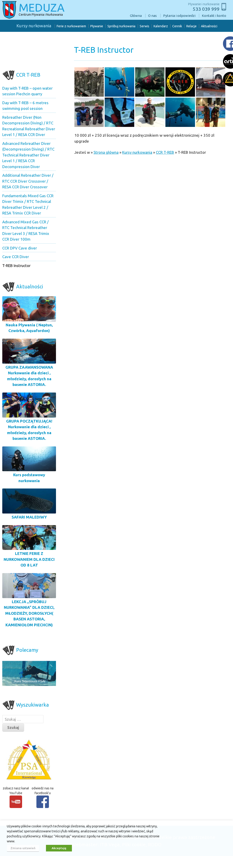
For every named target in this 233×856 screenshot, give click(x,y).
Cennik (177, 26)
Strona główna (106, 152)
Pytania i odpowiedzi (179, 16)
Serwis (144, 26)
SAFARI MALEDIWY (29, 517)
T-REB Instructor (16, 265)
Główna (136, 16)
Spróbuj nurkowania (121, 26)
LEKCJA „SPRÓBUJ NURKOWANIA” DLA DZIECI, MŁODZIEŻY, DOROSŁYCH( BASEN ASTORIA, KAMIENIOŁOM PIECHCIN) (29, 613)
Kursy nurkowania (33, 25)
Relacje (191, 26)
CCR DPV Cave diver (19, 248)
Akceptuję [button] (59, 848)
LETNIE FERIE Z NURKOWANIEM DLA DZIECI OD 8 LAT (29, 559)
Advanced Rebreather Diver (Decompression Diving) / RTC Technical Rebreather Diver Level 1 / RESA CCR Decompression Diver (28, 155)
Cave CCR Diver (15, 256)
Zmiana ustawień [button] (22, 848)
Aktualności (209, 26)
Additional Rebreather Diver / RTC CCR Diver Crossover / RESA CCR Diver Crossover (27, 181)
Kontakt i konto (214, 16)
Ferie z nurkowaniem (71, 26)
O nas (152, 16)
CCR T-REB (165, 152)
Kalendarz (161, 26)
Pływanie (96, 26)
